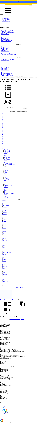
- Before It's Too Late (7, 75)
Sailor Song (6, 187)
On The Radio (6, 179)
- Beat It (5, 33)
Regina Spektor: (4, 148)
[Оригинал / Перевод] (7, 314)
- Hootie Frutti (5, 74)
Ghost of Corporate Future (8, 168)
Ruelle (3, 277)
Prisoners (5, 183)
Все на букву (19, 287)
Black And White (7, 157)
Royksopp (3, 233)
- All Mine (9, 54)
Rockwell (3, 245)
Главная (1, 299)
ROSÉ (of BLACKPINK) (6, 240)
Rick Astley (4, 238)
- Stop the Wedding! (5, 70)
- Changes (4, 49)
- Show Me (4, 52)
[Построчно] (22, 307)
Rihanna (3, 203)
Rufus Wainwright (5, 259)
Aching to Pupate (7, 150)
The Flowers (6, 192)
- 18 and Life (5, 47)
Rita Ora (3, 272)
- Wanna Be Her (4, 46)
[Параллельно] (7, 307)
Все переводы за (19, 76)
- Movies (5, 69)
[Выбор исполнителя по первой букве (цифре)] (8, 105)
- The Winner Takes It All (6, 41)
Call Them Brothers (7, 161)
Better (5, 156)
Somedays (5, 189)
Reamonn (3, 226)
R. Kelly (3, 264)
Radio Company (4, 274)
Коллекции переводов (6, 21)
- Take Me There (5, 34)
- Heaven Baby (7, 59)
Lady (5, 173)
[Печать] (15, 314)
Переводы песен (7, 299)
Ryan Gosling (4, 284)
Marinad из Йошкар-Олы (17, 319)
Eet (4, 165)
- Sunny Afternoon (7, 53)
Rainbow (3, 247)
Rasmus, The (4, 217)
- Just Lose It (4, 38)
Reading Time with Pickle (8, 185)
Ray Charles (4, 222)
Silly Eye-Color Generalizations (9, 188)
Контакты (4, 23)
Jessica (5, 171)
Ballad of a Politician (7, 154)
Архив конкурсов (5, 20)
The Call (5, 191)
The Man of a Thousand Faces (9, 193)
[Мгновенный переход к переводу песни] (8, 97)
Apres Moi (6, 152)
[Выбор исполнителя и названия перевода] (8, 90)
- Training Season (5, 37)
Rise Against (4, 231)
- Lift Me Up (5, 51)
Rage (3, 279)
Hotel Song (6, 170)
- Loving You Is (5, 60)
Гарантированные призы (6, 19)
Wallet (5, 196)
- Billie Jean (6, 29)
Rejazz (5, 186)
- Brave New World (6, 62)
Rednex (3, 257)
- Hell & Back (6, 71)
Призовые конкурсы (5, 18)
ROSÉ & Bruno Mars (5, 235)
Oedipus (5, 177)
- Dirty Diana (6, 36)
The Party (5, 194)
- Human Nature (6, 40)
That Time (5, 190)
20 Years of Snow (7, 149)
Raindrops (5, 184)
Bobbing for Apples (7, 159)
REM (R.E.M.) (4, 219)
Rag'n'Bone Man (4, 229)
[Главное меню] (7, 13)
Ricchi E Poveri (4, 207)
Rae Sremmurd (4, 243)
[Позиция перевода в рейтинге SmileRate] (17, 314)
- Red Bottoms (5, 67)
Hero (5, 169)
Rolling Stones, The (5, 212)
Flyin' (5, 167)
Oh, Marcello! (6, 178)
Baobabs (5, 155)
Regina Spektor (14, 299)
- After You (4, 48)
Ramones (3, 268)
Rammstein (4, 200)
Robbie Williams (4, 210)
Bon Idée (5, 160)
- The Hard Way (7, 30)
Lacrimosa (5, 172)
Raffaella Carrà (4, 266)
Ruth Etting (4, 254)
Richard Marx (4, 236)
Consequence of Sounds (8, 163)
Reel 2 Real (4, 250)
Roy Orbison (4, 221)
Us (4, 195)
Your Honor (6, 197)
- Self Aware (5, 31)
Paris (5, 180)
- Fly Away (4, 50)
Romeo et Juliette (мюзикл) (6, 252)
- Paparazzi (5, 39)
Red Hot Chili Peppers (5, 205)
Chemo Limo (6, 162)
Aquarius (5, 153)
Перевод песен (4, 16)
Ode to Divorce (6, 176)
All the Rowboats (7, 151)
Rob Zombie (4, 261)
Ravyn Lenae (4, 224)
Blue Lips (5, 158)
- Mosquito (3, 72)
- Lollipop (4, 68)
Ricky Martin (4, 228)
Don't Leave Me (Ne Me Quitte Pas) (9, 164)
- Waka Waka (8, 32)
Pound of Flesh (6, 182)
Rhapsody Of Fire (5, 281)
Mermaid (5, 175)
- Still (6, 73)
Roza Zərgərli (4, 214)
